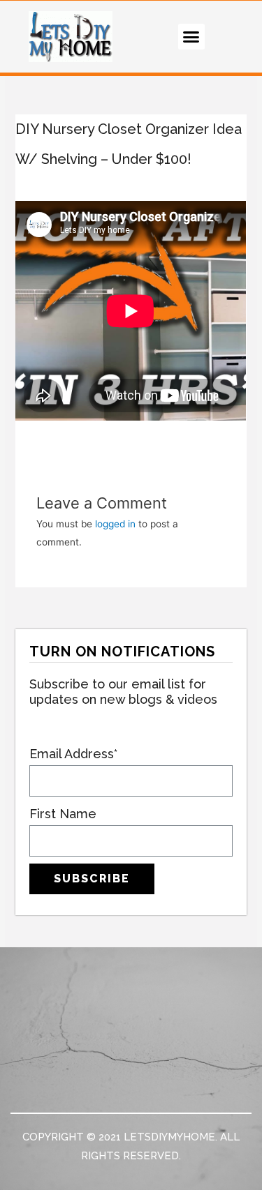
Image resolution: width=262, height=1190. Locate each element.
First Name (62, 813)
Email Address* (73, 753)
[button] (191, 37)
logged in (115, 523)
